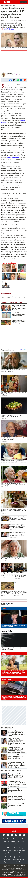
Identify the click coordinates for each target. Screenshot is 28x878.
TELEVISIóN (4, 5)
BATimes (17, 844)
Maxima (21, 853)
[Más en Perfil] (10, 604)
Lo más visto (7, 727)
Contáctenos (7, 859)
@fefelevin (19, 75)
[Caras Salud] (14, 815)
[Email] (25, 80)
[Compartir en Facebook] (10, 80)
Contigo (21, 848)
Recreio (15, 853)
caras (14, 654)
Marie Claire (21, 839)
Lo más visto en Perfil (11, 770)
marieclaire (14, 631)
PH (13, 297)
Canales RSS (8, 857)
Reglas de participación (11, 862)
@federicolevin (11, 75)
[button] (14, 42)
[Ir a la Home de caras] (7, 2)
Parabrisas (21, 841)
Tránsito (21, 862)
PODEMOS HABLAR (22, 297)
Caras (15, 848)
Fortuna (6, 841)
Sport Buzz (8, 853)
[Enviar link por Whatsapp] (17, 80)
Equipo (22, 859)
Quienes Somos (18, 857)
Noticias (14, 839)
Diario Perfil (6, 839)
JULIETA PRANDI (6, 297)
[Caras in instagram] (4, 835)
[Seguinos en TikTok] (16, 835)
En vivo (24, 2)
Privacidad (16, 859)
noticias (14, 608)
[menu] (2, 2)
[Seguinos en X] (12, 835)
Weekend (13, 841)
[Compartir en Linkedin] (21, 80)
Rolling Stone (21, 850)
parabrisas (14, 680)
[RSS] (20, 835)
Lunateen (10, 844)
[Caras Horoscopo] (14, 822)
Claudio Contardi (12, 157)
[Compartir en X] (14, 80)
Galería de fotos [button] (9, 29)
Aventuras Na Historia (9, 850)
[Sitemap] (24, 835)
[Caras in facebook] (8, 835)
